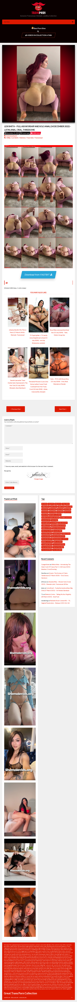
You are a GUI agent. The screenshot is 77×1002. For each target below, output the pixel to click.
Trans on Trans (58, 547)
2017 (67, 512)
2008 (61, 506)
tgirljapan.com (47, 541)
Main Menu (7, 22)
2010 (45, 509)
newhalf (56, 533)
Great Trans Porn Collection (20, 993)
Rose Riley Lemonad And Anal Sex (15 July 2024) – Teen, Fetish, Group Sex (59, 332)
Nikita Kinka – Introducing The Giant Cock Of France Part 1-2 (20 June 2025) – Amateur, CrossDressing (56, 567)
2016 (60, 512)
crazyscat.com (22, 997)
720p (65, 504)
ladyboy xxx (46, 528)
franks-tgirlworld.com (49, 522)
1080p (8, 138)
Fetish (54, 520)
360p (51, 504)
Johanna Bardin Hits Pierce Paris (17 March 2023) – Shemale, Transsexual (17, 332)
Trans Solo (30, 138)
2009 (69, 506)
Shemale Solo (47, 539)
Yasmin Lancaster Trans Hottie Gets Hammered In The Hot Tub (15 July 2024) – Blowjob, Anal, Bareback (17, 384)
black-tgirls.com (55, 514)
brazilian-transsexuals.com (50, 517)
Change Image (38, 479)
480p (58, 504)
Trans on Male (47, 547)
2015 (52, 512)
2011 (52, 509)
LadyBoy (46, 525)
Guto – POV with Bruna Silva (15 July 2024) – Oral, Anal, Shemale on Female (59, 381)
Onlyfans (22, 138)
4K (44, 504)
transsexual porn (11, 136)
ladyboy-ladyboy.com (58, 525)
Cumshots (46, 520)
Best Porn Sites (40, 28)
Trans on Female (59, 544)
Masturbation (47, 533)
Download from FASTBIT (37, 274)
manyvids (58, 531)
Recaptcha (7, 471)
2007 (54, 506)
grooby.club (62, 522)
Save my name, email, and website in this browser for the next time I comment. (29, 466)
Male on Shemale (58, 528)
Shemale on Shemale (58, 536)
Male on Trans (47, 531)
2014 (45, 512)
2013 (67, 509)
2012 (60, 509)
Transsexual (39, 138)
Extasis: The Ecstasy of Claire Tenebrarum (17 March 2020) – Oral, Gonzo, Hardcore (55, 575)
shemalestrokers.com (61, 539)
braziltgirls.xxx (65, 517)
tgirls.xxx (58, 541)
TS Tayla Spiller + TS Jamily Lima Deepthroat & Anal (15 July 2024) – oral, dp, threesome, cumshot (38, 339)
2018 (45, 514)
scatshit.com (7, 997)
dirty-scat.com (14, 997)
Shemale (46, 536)
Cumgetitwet (45, 564)
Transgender (47, 544)
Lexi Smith (15, 138)
